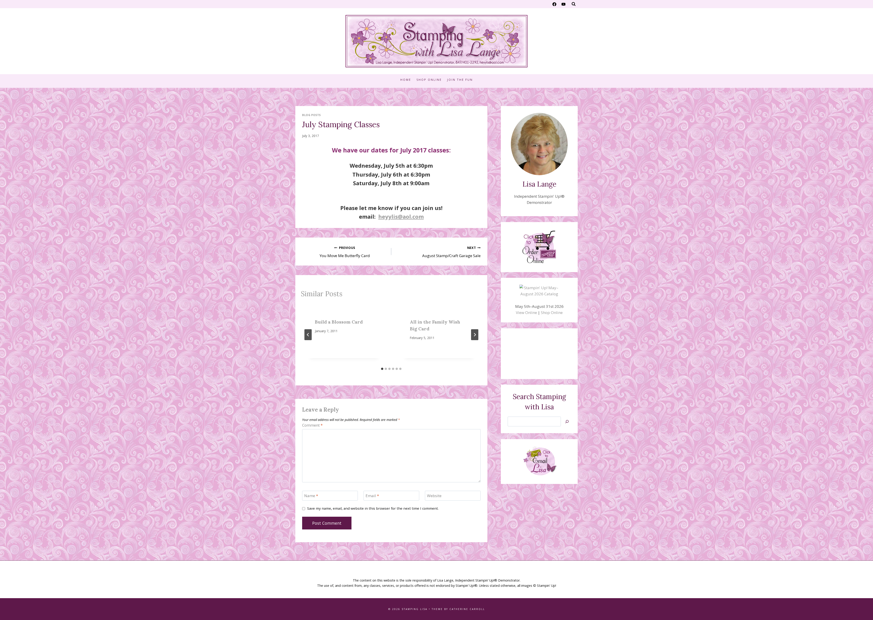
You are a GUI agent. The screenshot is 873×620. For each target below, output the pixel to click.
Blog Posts (311, 115)
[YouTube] (563, 4)
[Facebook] (554, 4)
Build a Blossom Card (339, 322)
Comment (312, 425)
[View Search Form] (573, 4)
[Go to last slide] (308, 334)
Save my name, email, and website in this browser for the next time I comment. (373, 508)
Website (434, 495)
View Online (526, 312)
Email (372, 495)
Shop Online (429, 80)
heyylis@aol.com (401, 216)
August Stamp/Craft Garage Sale (451, 251)
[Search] (567, 421)
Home (405, 80)
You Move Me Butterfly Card (345, 251)
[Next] (474, 334)
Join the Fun (460, 80)
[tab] (382, 369)
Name (311, 495)
